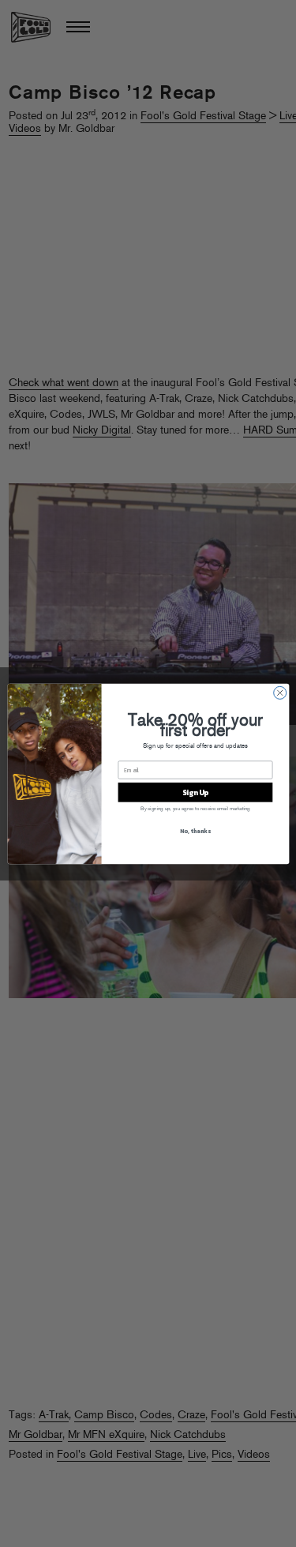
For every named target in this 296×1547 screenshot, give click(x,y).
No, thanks (195, 830)
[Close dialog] (279, 692)
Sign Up (195, 792)
